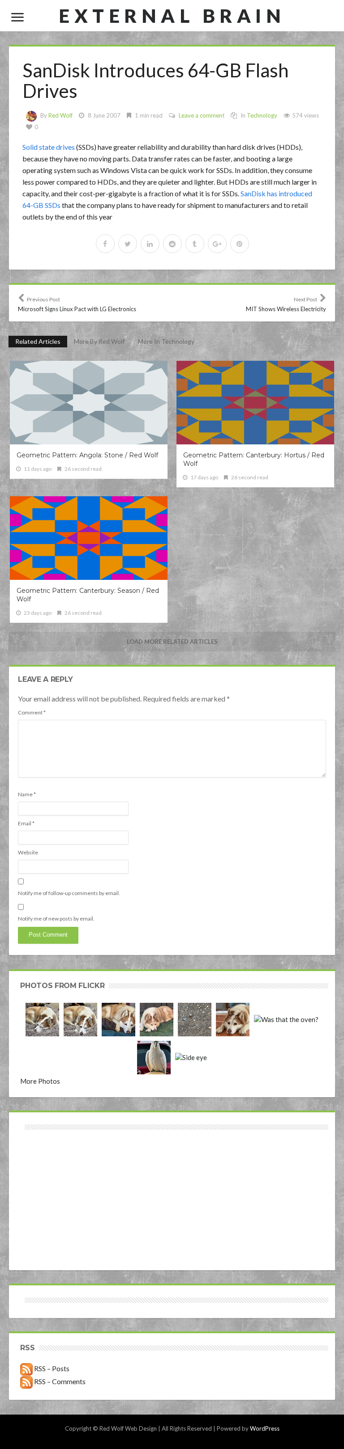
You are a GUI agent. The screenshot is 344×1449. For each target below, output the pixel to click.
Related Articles (37, 341)
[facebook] (105, 243)
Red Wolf (60, 115)
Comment (32, 712)
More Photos (40, 1081)
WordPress (265, 1428)
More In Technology (166, 341)
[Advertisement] (97, 1164)
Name (27, 794)
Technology (262, 115)
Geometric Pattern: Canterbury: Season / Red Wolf (88, 595)
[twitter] (127, 243)
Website (28, 852)
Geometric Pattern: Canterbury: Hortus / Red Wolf (253, 459)
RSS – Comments (59, 1381)
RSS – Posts (51, 1368)
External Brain (172, 15)
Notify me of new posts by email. (56, 918)
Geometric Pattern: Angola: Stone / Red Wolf (87, 455)
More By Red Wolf (99, 341)
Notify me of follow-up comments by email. (69, 893)
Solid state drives (48, 147)
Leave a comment (201, 115)
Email (26, 823)
